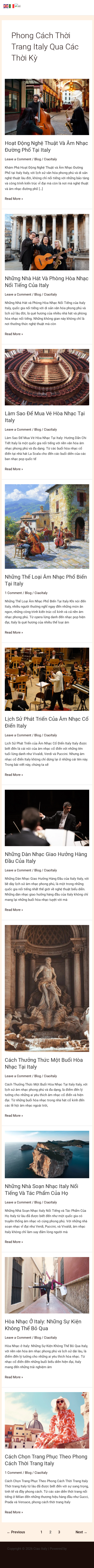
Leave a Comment (18, 159)
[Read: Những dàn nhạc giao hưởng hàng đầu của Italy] (47, 818)
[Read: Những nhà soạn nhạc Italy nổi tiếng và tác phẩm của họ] (47, 1154)
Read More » (14, 198)
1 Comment (13, 593)
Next (81, 1532)
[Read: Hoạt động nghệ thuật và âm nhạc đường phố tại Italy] (47, 107)
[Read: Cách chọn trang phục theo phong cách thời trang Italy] (47, 1420)
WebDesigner (77, 1549)
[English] (6, 6)
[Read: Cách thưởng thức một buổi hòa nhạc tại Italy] (47, 988)
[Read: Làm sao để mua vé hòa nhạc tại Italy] (47, 377)
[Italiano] (12, 6)
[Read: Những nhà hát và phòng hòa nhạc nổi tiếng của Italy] (47, 242)
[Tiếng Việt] (18, 6)
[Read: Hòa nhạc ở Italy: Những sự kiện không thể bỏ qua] (47, 1285)
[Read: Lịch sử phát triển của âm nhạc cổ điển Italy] (47, 679)
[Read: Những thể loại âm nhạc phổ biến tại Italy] (47, 526)
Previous (16, 1532)
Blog (37, 159)
